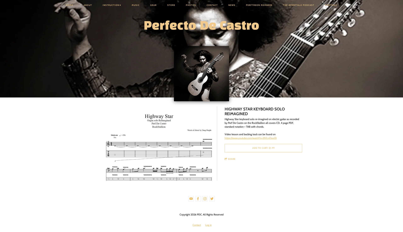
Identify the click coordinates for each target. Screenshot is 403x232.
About (88, 5)
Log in (208, 224)
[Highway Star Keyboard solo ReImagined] (159, 144)
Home (69, 5)
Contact (212, 5)
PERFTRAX (331, 5)
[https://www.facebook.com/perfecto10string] (198, 198)
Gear (153, 5)
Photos (191, 5)
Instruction (111, 5)
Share (232, 159)
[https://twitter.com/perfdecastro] (212, 198)
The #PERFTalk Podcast (298, 5)
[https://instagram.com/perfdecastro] (205, 198)
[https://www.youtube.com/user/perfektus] (191, 198)
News (231, 5)
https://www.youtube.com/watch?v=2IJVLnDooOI (251, 138)
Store (171, 5)
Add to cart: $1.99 (263, 148)
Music (136, 5)
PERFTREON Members (259, 5)
